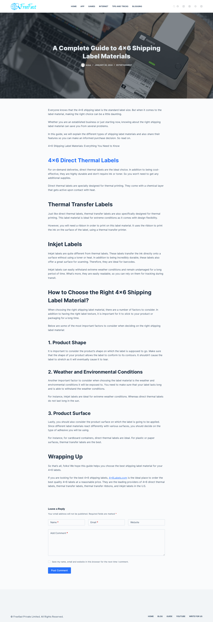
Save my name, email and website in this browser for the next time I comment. (90, 561)
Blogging (137, 6)
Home (74, 6)
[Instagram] (190, 6)
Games (91, 6)
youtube (180, 616)
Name (54, 522)
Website (134, 522)
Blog (160, 616)
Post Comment (59, 570)
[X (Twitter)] (184, 6)
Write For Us (195, 616)
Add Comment (59, 533)
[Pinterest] (195, 6)
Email (94, 522)
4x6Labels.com (118, 477)
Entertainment (124, 65)
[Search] (174, 6)
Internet (103, 6)
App (82, 6)
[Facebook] (178, 6)
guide (169, 616)
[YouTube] (201, 6)
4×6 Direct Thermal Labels (83, 160)
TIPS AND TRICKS (120, 6)
